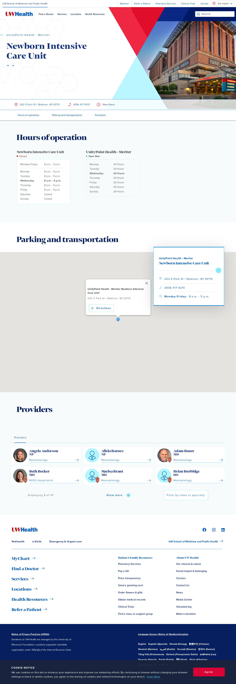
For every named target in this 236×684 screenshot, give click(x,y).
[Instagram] (213, 529)
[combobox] (217, 14)
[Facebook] (204, 529)
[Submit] (198, 14)
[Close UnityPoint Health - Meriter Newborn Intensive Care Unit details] (218, 270)
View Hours (108, 104)
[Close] (147, 283)
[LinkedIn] (221, 529)
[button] (118, 319)
